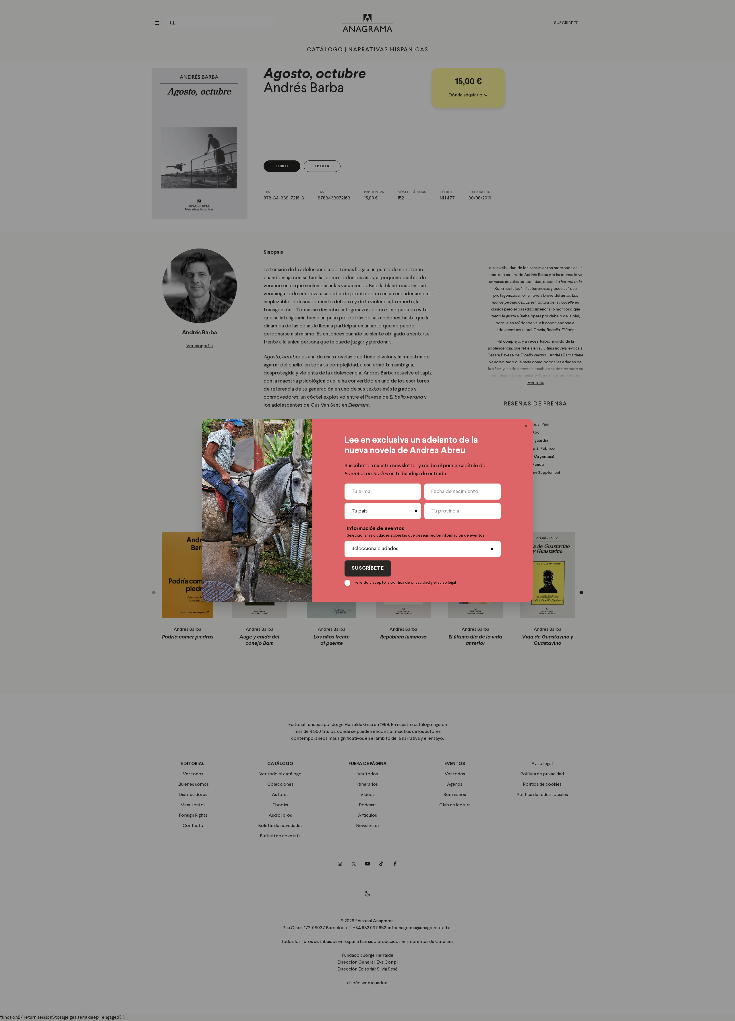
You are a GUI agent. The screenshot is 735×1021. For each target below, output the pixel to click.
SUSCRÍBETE (368, 568)
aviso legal (447, 583)
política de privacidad (410, 583)
